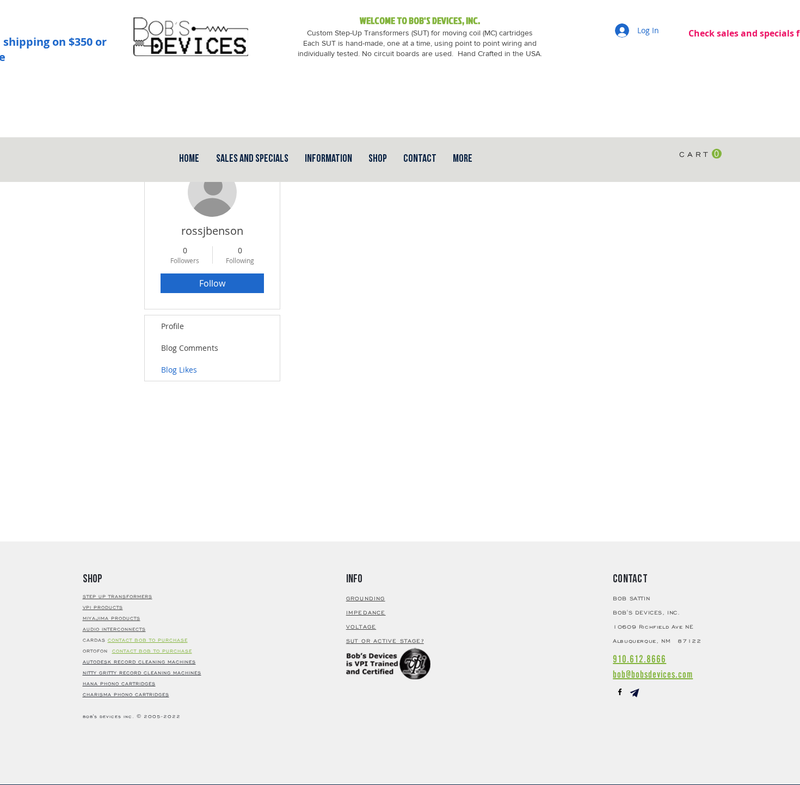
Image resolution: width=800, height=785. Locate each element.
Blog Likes (179, 369)
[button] (420, 158)
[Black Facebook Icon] (620, 691)
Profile (172, 326)
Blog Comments (189, 348)
